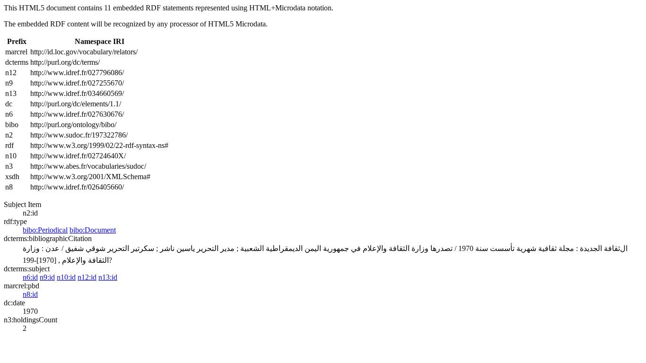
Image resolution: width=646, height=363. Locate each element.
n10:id (66, 277)
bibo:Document (93, 230)
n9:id (47, 277)
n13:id (107, 277)
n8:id (30, 294)
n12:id (87, 277)
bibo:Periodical (45, 230)
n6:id (30, 277)
